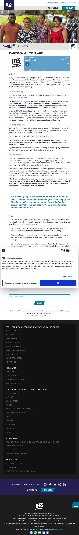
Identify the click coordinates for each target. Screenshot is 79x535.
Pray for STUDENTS (14, 446)
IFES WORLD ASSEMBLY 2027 (17, 454)
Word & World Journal (16, 380)
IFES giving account (14, 463)
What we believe (13, 354)
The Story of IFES (13, 339)
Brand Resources (14, 358)
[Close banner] (76, 250)
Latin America (11, 401)
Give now (68, 8)
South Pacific (11, 432)
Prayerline (10, 372)
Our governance (13, 346)
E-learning (10, 467)
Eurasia (9, 420)
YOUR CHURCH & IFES (14, 450)
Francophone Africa (15, 413)
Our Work (10, 335)
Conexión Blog (12, 376)
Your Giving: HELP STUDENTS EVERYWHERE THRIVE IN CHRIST (32, 442)
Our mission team (13, 342)
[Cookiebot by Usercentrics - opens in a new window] (62, 250)
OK (58, 283)
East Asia (9, 428)
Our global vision (13, 331)
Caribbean (10, 397)
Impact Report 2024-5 (15, 350)
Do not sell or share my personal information (21, 283)
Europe (9, 405)
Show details (68, 276)
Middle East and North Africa (19, 409)
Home (6, 1)
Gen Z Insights (12, 383)
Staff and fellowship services (20, 471)
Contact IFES (11, 362)
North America (12, 393)
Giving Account (52, 3)
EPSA (7, 417)
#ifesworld (53, 8)
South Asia (10, 424)
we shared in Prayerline (29, 168)
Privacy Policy (57, 529)
